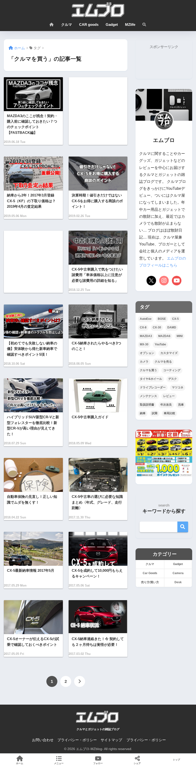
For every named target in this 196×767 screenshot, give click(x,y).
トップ (176, 759)
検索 (182, 527)
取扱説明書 (147, 404)
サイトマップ (111, 740)
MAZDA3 (146, 336)
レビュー (169, 396)
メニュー (59, 763)
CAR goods (88, 24)
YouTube (160, 344)
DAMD (171, 327)
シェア (137, 763)
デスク (172, 379)
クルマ (66, 24)
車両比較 (169, 413)
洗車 (181, 404)
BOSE (162, 319)
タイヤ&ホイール (151, 379)
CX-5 (175, 319)
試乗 (155, 413)
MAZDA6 (164, 336)
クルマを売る (163, 361)
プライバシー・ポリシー (77, 740)
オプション (147, 353)
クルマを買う (148, 370)
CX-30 (157, 327)
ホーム (19, 763)
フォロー (98, 763)
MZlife (130, 24)
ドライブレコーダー (153, 387)
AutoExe (146, 319)
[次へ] (79, 681)
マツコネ (177, 387)
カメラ (144, 361)
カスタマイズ (169, 353)
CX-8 (143, 327)
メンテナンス (148, 396)
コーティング (171, 370)
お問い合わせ (43, 740)
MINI (180, 336)
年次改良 (166, 404)
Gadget (112, 24)
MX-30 (144, 344)
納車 (143, 413)
